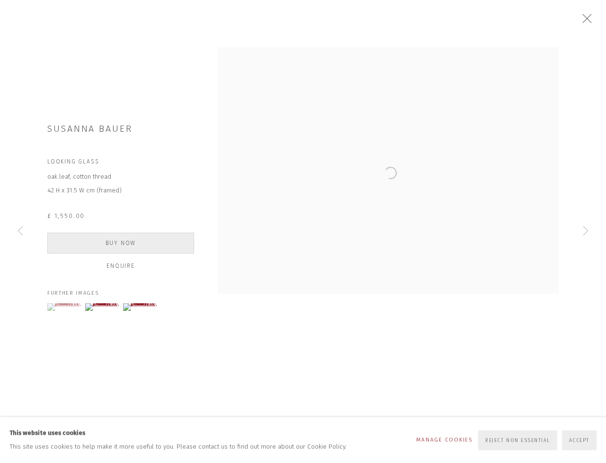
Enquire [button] (121, 266)
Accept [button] (579, 440)
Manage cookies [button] (444, 439)
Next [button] (585, 232)
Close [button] (585, 21)
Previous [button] (20, 232)
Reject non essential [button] (517, 440)
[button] (65, 307)
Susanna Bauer (90, 128)
